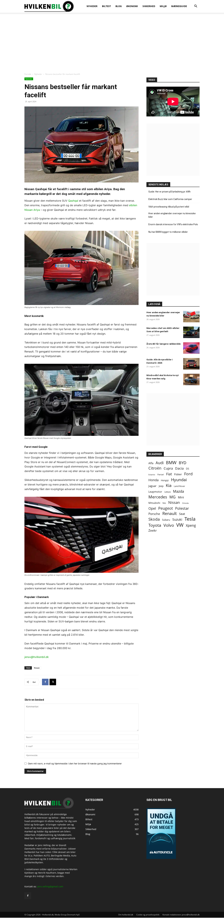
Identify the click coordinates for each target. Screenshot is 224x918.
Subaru (166, 519)
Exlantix (151, 474)
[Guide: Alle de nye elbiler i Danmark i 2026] (191, 363)
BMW (171, 462)
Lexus (167, 491)
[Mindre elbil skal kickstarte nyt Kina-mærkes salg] (191, 379)
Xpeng (191, 525)
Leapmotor (155, 491)
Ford (188, 473)
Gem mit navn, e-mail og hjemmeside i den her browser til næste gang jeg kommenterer (75, 763)
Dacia (179, 468)
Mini (181, 497)
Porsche (154, 514)
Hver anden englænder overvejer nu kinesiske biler (172, 215)
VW (179, 525)
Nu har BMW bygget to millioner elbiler (168, 232)
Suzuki (177, 519)
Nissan (37, 668)
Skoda (154, 519)
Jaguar (152, 486)
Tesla (189, 519)
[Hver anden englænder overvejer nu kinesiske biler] (191, 316)
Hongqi (165, 480)
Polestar (182, 508)
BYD (182, 462)
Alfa (150, 463)
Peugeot (165, 508)
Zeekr (152, 530)
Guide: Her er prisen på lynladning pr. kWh (169, 191)
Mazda (178, 491)
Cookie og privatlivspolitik (147, 914)
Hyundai (179, 479)
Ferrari (160, 474)
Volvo (168, 525)
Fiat (169, 474)
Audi (160, 462)
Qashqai (73, 200)
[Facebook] (45, 682)
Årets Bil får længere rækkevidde (163, 344)
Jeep (161, 486)
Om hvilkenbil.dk (125, 914)
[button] (196, 6)
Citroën (154, 468)
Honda (153, 480)
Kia (169, 485)
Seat (182, 514)
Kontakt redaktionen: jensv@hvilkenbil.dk (181, 914)
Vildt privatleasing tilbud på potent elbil (168, 206)
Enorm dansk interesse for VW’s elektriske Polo (173, 224)
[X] (53, 682)
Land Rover (179, 486)
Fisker (178, 474)
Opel (152, 508)
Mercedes (157, 497)
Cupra (168, 468)
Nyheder (38, 74)
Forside (27, 74)
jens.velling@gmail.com (50, 886)
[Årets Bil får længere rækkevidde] (191, 348)
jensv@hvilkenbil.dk (36, 657)
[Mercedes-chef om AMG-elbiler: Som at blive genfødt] (191, 332)
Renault (169, 513)
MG (172, 497)
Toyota (154, 525)
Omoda (185, 503)
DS (187, 468)
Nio (164, 503)
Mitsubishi (154, 503)
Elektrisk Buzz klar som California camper (170, 199)
